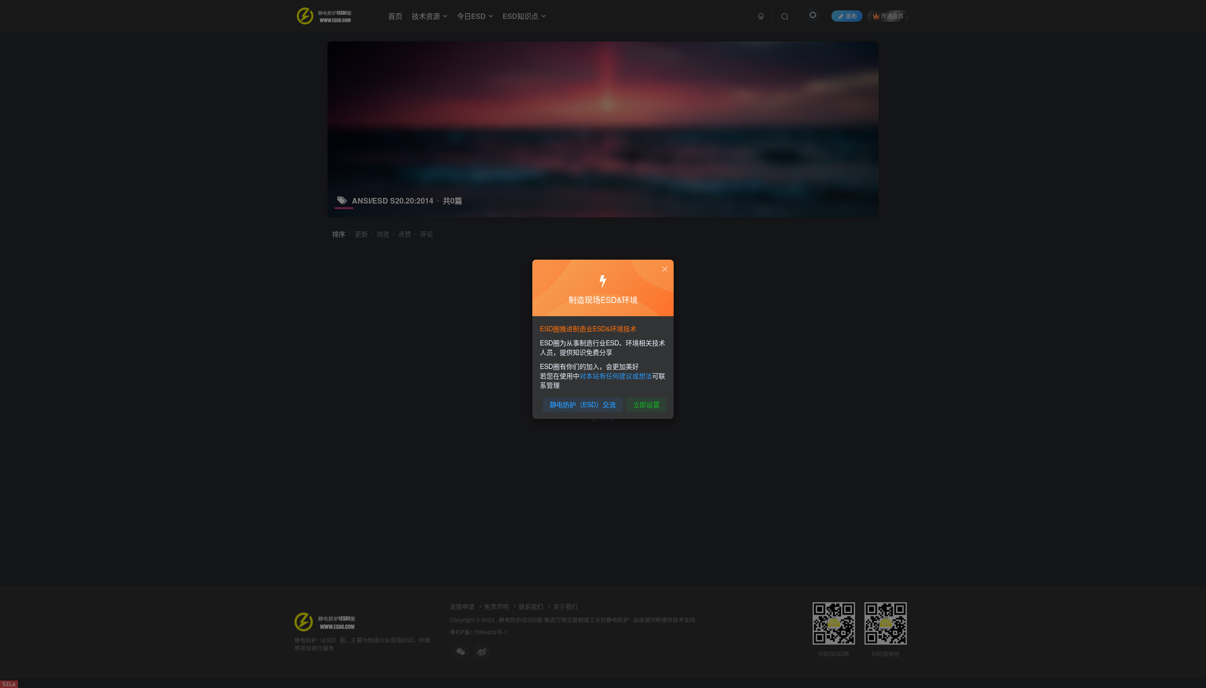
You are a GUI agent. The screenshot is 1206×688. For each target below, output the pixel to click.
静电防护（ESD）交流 (583, 404)
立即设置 (646, 404)
